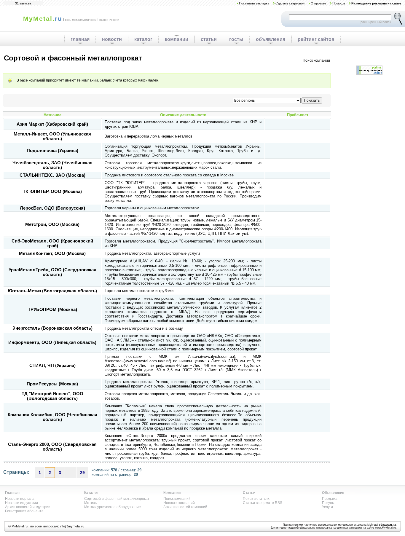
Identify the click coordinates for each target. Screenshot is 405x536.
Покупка (329, 503)
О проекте (318, 3)
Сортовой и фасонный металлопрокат (116, 499)
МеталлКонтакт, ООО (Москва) (52, 253)
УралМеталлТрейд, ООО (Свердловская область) (52, 272)
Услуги (327, 507)
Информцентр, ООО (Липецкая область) (52, 342)
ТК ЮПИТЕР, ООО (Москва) (52, 191)
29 (82, 472)
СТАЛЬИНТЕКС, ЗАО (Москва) (52, 175)
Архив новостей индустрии (27, 507)
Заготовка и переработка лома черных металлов (148, 136)
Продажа (329, 499)
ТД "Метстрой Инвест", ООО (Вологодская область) (52, 396)
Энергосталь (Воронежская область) (52, 328)
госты (236, 39)
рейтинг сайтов (316, 39)
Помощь (338, 3)
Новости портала (19, 499)
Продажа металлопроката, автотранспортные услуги (152, 253)
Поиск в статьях (256, 499)
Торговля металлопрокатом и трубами (139, 290)
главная (80, 39)
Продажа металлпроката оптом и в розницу (144, 328)
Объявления (333, 493)
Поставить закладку (254, 3)
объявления (270, 39)
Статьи (249, 493)
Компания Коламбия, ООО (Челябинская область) (52, 417)
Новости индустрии (21, 503)
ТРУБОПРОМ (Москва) (52, 309)
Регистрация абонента (24, 511)
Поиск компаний (316, 60)
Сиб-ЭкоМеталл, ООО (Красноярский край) (52, 243)
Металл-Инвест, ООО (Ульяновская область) (52, 136)
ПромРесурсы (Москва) (52, 384)
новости (112, 39)
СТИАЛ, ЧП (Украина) (52, 365)
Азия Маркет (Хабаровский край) (52, 124)
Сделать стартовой (289, 3)
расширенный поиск (376, 22)
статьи (209, 39)
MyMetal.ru (20, 526)
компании (176, 39)
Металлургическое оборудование (112, 507)
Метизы (91, 503)
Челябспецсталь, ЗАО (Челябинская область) (52, 165)
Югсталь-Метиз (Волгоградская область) (52, 290)
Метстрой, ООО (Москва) (52, 224)
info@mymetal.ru (72, 526)
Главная (12, 493)
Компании (172, 493)
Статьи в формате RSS (262, 503)
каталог (143, 39)
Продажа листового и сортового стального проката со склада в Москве (169, 175)
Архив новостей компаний (185, 507)
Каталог (91, 493)
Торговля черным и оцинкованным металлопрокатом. (152, 208)
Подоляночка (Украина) (52, 150)
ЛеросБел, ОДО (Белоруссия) (52, 208)
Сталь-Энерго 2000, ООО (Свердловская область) (52, 447)
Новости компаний (179, 503)
